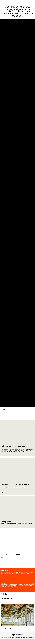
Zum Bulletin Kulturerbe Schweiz (7, 598)
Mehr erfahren (4, 588)
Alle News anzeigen (5, 562)
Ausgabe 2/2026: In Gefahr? (6, 628)
